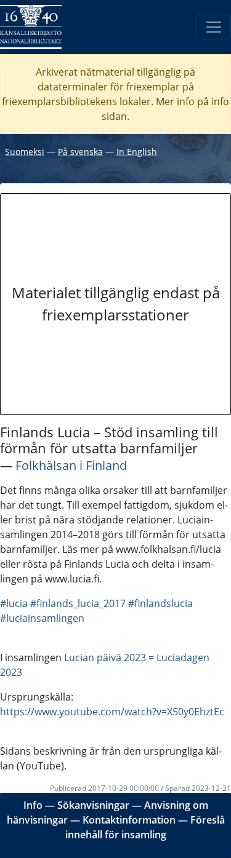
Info (33, 805)
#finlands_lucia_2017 (78, 603)
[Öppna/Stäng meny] (214, 27)
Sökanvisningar (93, 805)
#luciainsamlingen (42, 618)
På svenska (80, 151)
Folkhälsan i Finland (71, 465)
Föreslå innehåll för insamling (145, 827)
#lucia (14, 603)
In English (136, 151)
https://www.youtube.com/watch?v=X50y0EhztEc (112, 711)
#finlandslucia (160, 603)
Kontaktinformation (129, 820)
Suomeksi (24, 151)
